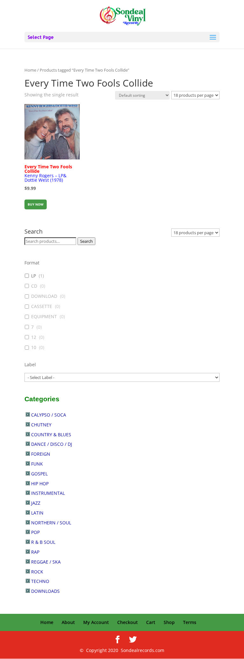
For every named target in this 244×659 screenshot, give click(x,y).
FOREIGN (40, 454)
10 (33, 347)
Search (86, 241)
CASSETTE (41, 306)
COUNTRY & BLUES (51, 434)
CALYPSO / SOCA (48, 415)
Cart (150, 622)
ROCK (37, 572)
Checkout (127, 622)
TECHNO (40, 581)
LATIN (37, 513)
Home (30, 70)
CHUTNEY (41, 425)
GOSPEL (39, 474)
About (68, 622)
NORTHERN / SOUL (51, 523)
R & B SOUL (43, 542)
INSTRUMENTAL (48, 493)
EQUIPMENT (44, 316)
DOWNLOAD (44, 296)
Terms (189, 622)
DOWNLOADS (45, 591)
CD (34, 286)
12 (33, 337)
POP (35, 532)
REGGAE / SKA (46, 562)
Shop (169, 622)
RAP (35, 552)
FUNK (37, 464)
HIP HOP (40, 483)
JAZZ (35, 503)
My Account (96, 622)
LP (33, 276)
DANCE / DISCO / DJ (51, 444)
